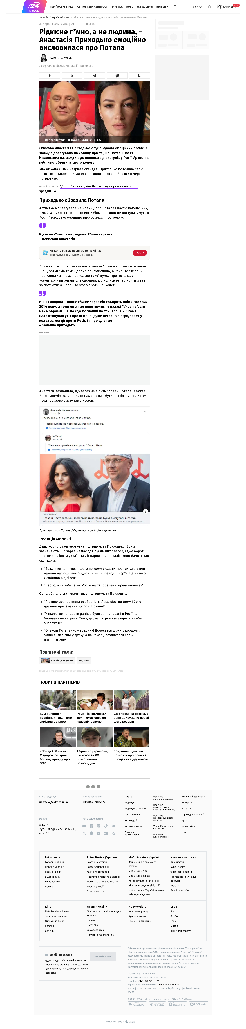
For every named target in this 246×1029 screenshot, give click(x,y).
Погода (49, 886)
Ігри (184, 832)
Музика (117, 6)
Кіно (48, 906)
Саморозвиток (95, 930)
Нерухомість (137, 906)
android (137, 1004)
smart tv (177, 1004)
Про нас (129, 797)
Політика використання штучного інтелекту (164, 807)
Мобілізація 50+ (138, 871)
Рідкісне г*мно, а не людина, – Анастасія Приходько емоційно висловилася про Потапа (111, 17)
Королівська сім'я (139, 6)
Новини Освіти (97, 906)
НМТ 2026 (92, 925)
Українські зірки (62, 6)
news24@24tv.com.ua (53, 802)
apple (157, 1004)
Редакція (130, 803)
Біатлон (175, 925)
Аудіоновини (52, 881)
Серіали (49, 930)
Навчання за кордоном (100, 934)
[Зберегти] (139, 75)
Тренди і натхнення (140, 921)
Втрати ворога (95, 891)
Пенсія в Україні (179, 890)
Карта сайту (188, 826)
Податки (175, 885)
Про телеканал (133, 814)
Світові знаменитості (92, 6)
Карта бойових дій (98, 866)
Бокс (173, 911)
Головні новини (54, 862)
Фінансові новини (181, 871)
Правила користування (132, 833)
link (84, 826)
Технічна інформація (193, 797)
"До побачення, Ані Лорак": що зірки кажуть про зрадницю (88, 188)
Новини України (54, 866)
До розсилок (103, 956)
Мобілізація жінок (139, 875)
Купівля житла (137, 916)
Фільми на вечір (54, 921)
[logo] (34, 7)
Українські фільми (56, 916)
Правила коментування (161, 835)
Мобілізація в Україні (144, 857)
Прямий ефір (53, 871)
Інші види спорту (180, 930)
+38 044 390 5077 (94, 802)
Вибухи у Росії (95, 886)
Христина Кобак (61, 57)
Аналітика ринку (138, 911)
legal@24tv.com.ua (169, 984)
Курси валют (177, 866)
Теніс (173, 921)
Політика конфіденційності (163, 798)
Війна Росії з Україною (102, 857)
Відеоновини (53, 876)
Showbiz (44, 17)
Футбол (174, 916)
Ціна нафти (177, 862)
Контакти (187, 803)
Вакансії (186, 809)
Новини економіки (183, 857)
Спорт (174, 906)
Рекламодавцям (133, 826)
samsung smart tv (198, 1004)
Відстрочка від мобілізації (144, 885)
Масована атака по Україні (102, 881)
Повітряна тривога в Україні (103, 876)
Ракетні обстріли (97, 862)
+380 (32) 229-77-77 (148, 981)
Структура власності (193, 814)
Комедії (49, 925)
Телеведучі (131, 820)
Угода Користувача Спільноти (163, 827)
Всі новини (52, 857)
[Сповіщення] (209, 6)
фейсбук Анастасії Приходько (73, 66)
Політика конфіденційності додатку (163, 818)
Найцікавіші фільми (57, 911)
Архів (185, 820)
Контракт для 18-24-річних (144, 880)
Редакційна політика (136, 809)
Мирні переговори (98, 871)
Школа (91, 920)
